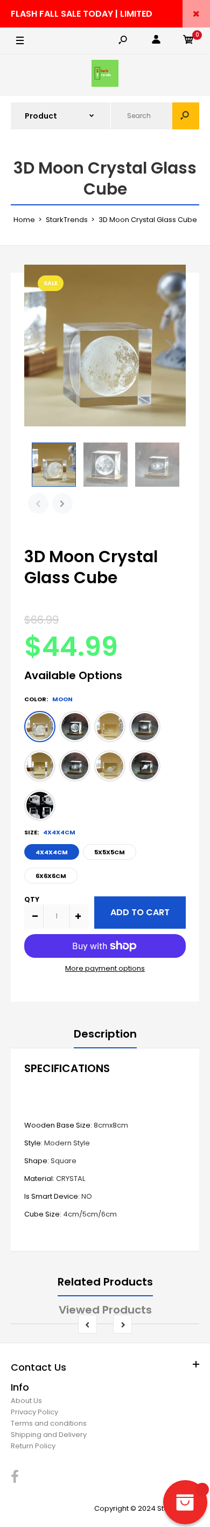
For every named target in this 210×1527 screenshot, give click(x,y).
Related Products (105, 1281)
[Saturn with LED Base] (144, 766)
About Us (26, 1400)
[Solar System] (39, 766)
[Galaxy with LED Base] (144, 726)
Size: (49, 832)
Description (105, 1033)
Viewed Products (105, 1309)
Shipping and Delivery (49, 1434)
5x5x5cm (109, 852)
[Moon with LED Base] (74, 726)
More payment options (105, 968)
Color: (48, 699)
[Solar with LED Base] (74, 766)
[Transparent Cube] (39, 805)
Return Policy (33, 1446)
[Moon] (39, 726)
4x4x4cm (52, 852)
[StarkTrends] (105, 75)
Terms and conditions (49, 1423)
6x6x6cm (51, 876)
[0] (188, 41)
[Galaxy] (109, 726)
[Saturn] (109, 766)
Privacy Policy (34, 1412)
